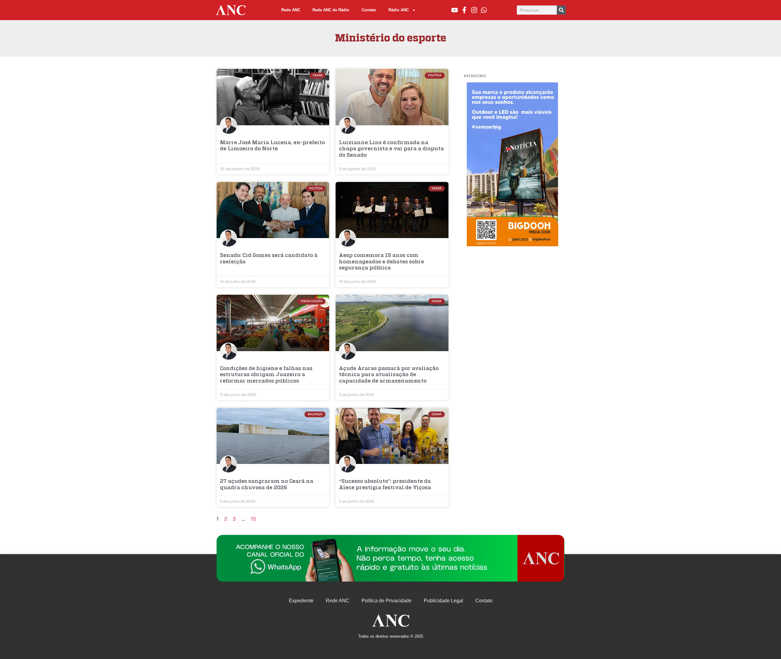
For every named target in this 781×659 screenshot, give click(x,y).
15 (253, 519)
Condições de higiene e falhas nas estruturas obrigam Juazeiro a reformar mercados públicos (266, 375)
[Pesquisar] (561, 10)
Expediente (301, 600)
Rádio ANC (398, 10)
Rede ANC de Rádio (330, 10)
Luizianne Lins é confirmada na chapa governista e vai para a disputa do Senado (391, 149)
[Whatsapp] (483, 10)
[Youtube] (454, 10)
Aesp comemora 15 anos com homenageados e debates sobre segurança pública (381, 262)
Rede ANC (290, 10)
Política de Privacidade (387, 600)
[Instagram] (474, 10)
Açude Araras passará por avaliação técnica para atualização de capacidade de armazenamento (389, 375)
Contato (369, 10)
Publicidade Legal (443, 600)
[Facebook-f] (464, 10)
